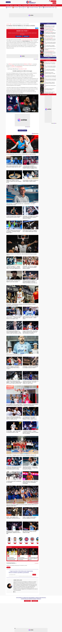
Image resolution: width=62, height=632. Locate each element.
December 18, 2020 (23, 69)
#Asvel (30, 64)
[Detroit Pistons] (26, 539)
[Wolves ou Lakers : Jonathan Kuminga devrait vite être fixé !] (23, 551)
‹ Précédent (20, 130)
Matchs (15, 5)
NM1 (41, 7)
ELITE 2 (25, 7)
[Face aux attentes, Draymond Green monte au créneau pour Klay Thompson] (12, 551)
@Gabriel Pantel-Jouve (11, 28)
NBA (21, 7)
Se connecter (54, 1)
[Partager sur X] (37, 28)
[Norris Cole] (9, 539)
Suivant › (25, 130)
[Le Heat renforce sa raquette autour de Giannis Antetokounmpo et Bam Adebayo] (42, 45)
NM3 (45, 47)
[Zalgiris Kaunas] (21, 539)
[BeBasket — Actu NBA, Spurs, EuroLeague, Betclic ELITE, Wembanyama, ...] (31, 2)
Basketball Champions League (49, 7)
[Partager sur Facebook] (36, 28)
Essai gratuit (26, 36)
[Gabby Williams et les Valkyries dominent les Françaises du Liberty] (42, 26)
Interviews (54, 5)
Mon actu (11, 5)
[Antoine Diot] (15, 539)
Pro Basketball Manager (26, 5)
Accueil (7, 24)
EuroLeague (16, 7)
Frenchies (19, 5)
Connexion (36, 563)
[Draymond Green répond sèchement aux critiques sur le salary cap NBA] (42, 72)
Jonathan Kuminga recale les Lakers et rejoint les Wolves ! (33, 558)
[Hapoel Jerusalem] (32, 539)
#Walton (26, 64)
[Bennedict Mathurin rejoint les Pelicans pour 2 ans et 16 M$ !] (42, 92)
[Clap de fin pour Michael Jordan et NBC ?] (42, 85)
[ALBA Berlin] (38, 539)
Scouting (39, 5)
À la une (7, 5)
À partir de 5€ (19, 36)
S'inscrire (34, 574)
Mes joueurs (34, 5)
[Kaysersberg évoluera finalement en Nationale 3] (42, 48)
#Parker (10, 64)
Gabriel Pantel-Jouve (17, 580)
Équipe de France (48, 5)
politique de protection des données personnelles (25, 576)
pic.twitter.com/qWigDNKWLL (16, 66)
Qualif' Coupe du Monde (48, 28)
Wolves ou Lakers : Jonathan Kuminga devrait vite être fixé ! (23, 558)
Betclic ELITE (10, 7)
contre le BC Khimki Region (27, 39)
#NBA (13, 65)
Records (43, 5)
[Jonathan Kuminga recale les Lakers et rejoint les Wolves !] (33, 551)
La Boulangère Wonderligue (33, 7)
